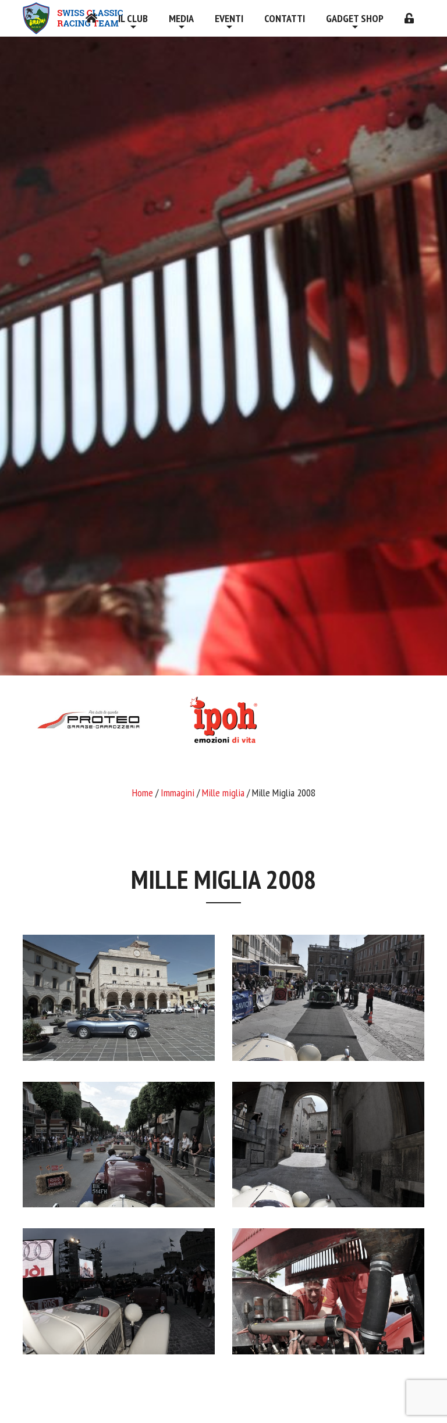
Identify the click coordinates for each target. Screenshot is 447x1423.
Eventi (229, 18)
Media (181, 18)
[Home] (91, 18)
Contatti (284, 18)
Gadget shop (355, 18)
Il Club (133, 18)
